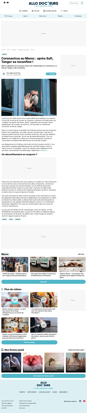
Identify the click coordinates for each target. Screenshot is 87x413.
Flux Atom (22, 408)
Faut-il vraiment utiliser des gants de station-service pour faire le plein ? (43, 336)
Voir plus (43, 282)
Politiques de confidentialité (27, 403)
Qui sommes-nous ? (8, 401)
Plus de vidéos (12, 289)
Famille (60, 16)
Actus (36, 11)
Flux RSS (4, 408)
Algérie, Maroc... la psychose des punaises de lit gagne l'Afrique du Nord (72, 275)
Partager (52, 74)
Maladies (14, 50)
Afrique (17, 219)
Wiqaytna (43, 150)
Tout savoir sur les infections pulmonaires (9, 368)
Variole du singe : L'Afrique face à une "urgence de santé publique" (14, 275)
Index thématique (24, 406)
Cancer (55, 392)
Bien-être (42, 16)
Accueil (3, 50)
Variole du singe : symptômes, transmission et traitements (73, 367)
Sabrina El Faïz (15, 73)
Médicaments (63, 392)
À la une (10, 16)
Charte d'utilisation (7, 406)
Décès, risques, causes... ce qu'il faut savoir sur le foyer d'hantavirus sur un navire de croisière (14, 312)
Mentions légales (7, 403)
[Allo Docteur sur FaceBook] (4, 2)
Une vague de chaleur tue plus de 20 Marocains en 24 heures (43, 275)
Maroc (32, 50)
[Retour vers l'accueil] (43, 4)
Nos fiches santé (14, 350)
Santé (25, 16)
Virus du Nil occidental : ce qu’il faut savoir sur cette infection (54, 368)
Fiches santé (51, 11)
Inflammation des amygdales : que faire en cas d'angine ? (32, 368)
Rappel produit (32, 392)
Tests (65, 11)
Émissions (78, 16)
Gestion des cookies (25, 401)
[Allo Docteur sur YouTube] (84, 401)
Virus (11, 219)
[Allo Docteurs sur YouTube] (7, 2)
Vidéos (25, 11)
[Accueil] (43, 385)
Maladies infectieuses (23, 50)
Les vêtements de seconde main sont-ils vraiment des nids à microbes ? (43, 311)
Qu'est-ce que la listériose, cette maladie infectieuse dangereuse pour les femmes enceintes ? (14, 336)
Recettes (22, 392)
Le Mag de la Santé (44, 392)
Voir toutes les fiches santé (43, 376)
